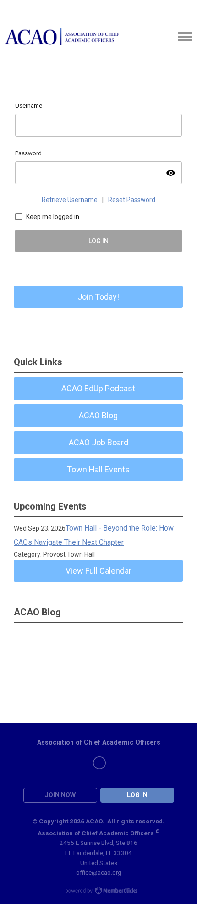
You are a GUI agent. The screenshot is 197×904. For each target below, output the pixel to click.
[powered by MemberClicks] (98, 892)
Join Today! (98, 296)
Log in (137, 795)
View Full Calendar (98, 570)
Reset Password (131, 199)
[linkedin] (99, 762)
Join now (60, 795)
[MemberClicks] (62, 36)
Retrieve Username (70, 199)
